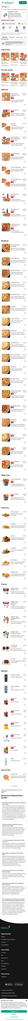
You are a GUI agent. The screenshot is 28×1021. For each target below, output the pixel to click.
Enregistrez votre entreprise (8, 939)
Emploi (3, 936)
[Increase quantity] (7, 59)
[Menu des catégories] (2, 2)
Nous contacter (5, 963)
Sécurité (3, 966)
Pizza (2, 792)
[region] (14, 23)
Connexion (3, 969)
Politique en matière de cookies (9, 995)
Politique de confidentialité (8, 993)
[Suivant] (24, 23)
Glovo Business (5, 945)
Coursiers (3, 942)
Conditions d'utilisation (7, 990)
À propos (3, 952)
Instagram (3, 976)
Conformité (4, 998)
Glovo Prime (4, 958)
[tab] (4, 37)
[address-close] (23, 12)
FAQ (2, 955)
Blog (2, 960)
